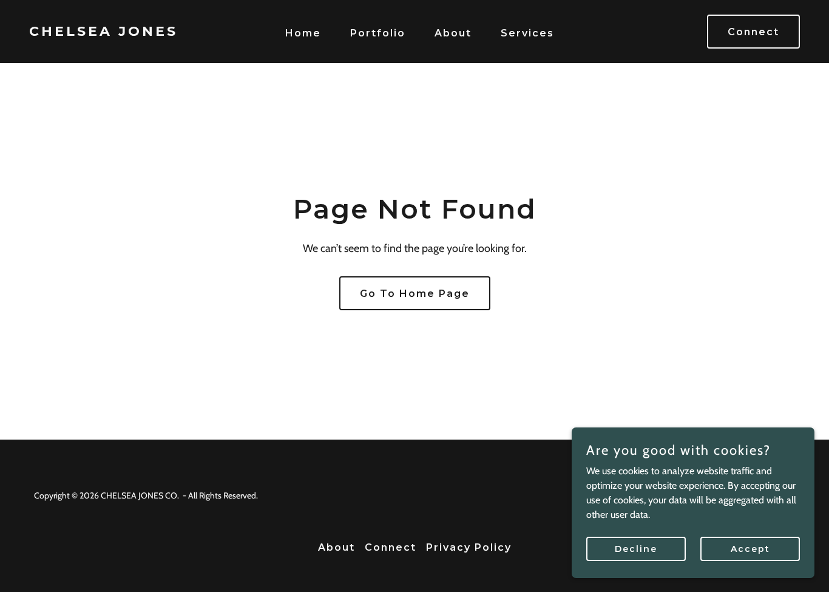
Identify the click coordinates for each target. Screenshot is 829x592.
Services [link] (527, 33)
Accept (750, 548)
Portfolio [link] (377, 33)
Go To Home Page (415, 293)
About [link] (453, 33)
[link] (131, 32)
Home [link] (303, 33)
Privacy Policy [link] (469, 547)
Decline (636, 548)
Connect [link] (390, 547)
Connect (753, 32)
